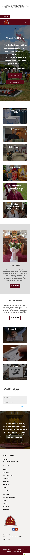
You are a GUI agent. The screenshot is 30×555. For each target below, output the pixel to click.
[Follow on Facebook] (13, 529)
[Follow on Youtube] (16, 529)
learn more (15, 286)
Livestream (15, 75)
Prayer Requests (15, 82)
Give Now (5, 17)
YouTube (11, 8)
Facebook (19, 8)
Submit (23, 406)
